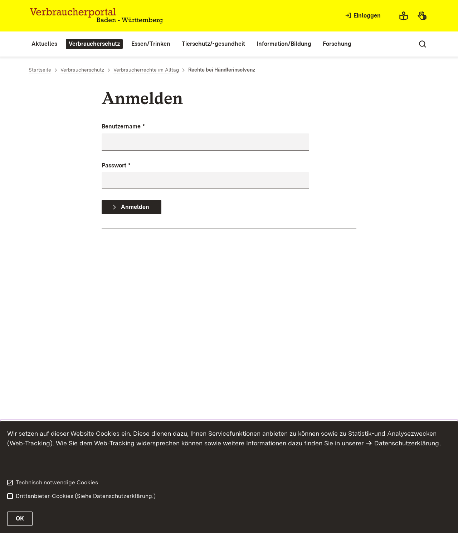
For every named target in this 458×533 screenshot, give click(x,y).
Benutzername (123, 126)
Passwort (116, 165)
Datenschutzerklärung (406, 443)
